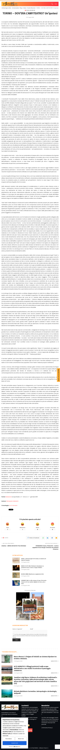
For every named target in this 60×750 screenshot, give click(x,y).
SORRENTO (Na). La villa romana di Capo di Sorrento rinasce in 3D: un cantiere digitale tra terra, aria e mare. (33, 582)
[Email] (56, 538)
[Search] (51, 4)
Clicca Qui (55, 712)
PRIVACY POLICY (43, 748)
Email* (31, 629)
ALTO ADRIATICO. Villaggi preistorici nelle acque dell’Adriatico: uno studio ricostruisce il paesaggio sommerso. (32, 668)
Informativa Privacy (47, 727)
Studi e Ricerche (30, 10)
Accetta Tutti (14, 743)
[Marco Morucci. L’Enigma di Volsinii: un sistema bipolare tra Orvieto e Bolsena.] (6, 659)
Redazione (8, 497)
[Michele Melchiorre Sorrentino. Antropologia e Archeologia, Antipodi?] (6, 693)
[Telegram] (52, 538)
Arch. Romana (13, 505)
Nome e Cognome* (17, 629)
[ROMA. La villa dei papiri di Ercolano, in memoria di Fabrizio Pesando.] (16, 560)
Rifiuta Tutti (21, 738)
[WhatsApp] (43, 538)
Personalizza (8, 738)
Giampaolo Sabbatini (12, 501)
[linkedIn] (47, 538)
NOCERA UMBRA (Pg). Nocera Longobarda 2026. (32, 574)
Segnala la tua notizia (58, 375)
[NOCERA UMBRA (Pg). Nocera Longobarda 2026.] (16, 575)
